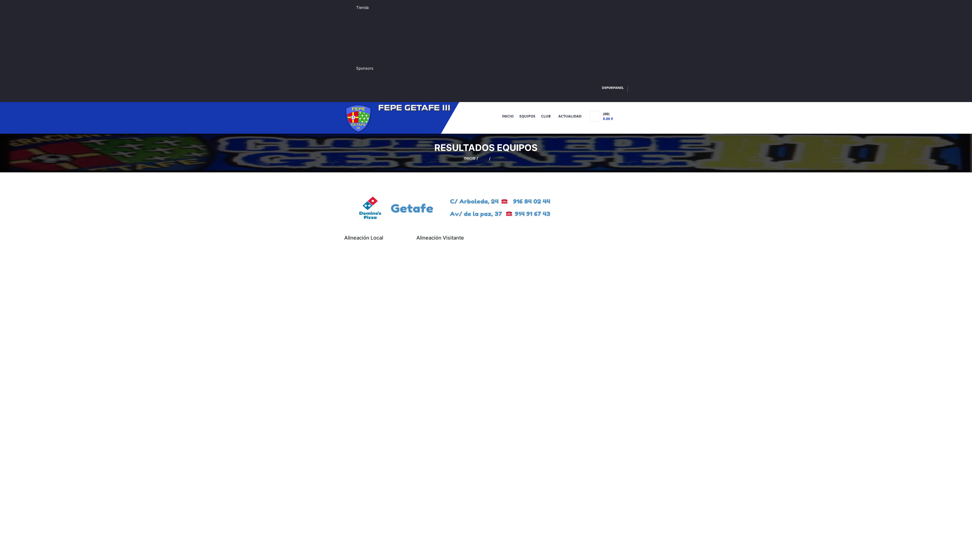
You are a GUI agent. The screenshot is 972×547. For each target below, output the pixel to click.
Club (547, 116)
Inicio (508, 116)
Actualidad (569, 116)
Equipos (527, 116)
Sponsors (364, 68)
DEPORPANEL (613, 87)
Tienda (362, 7)
